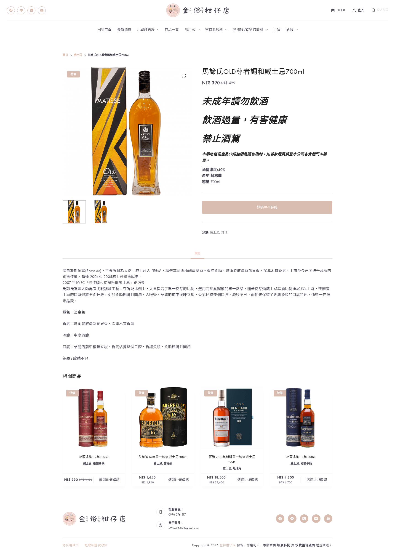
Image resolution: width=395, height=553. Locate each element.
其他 (224, 232)
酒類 (289, 29)
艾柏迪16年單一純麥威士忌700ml (163, 457)
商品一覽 (172, 29)
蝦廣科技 (283, 545)
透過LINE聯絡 (267, 207)
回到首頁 (104, 29)
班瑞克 (237, 468)
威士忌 (214, 232)
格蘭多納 (98, 463)
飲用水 (190, 29)
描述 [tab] (197, 253)
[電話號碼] (31, 10)
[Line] (21, 10)
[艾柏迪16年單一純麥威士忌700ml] (163, 418)
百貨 (276, 29)
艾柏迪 (168, 463)
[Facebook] (11, 10)
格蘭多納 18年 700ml (301, 457)
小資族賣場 (146, 29)
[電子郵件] (42, 10)
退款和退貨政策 (96, 545)
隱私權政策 (71, 545)
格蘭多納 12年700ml (93, 457)
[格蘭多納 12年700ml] (94, 418)
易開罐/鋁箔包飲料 (248, 29)
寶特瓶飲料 (214, 29)
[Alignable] (328, 518)
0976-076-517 (177, 514)
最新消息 (124, 29)
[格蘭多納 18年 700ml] (301, 418)
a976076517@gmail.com (184, 528)
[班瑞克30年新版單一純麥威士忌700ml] (232, 418)
